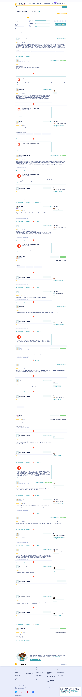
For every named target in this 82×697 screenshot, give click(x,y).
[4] (63, 21)
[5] (65, 21)
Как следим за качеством (51, 676)
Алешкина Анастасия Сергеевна (60, 189)
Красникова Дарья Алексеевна (60, 397)
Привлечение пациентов (40, 669)
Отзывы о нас (17, 675)
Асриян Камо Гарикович (59, 293)
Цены (21, 16)
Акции (63, 3)
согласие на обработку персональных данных (68, 690)
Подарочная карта (50, 682)
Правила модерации (39, 678)
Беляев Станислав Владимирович (61, 227)
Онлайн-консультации (46, 3)
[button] (29, 7)
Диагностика (38, 3)
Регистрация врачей (39, 672)
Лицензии (37, 16)
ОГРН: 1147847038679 (18, 695)
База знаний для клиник (40, 679)
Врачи (30, 3)
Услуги (33, 3)
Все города (59, 676)
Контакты (16, 679)
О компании (17, 669)
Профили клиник (60, 675)
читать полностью (19, 48)
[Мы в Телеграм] (62, 664)
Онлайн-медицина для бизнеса (50, 681)
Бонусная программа (29, 673)
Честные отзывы (28, 672)
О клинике (17, 16)
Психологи (59, 3)
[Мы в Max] (66, 664)
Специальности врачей (61, 669)
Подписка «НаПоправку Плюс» (51, 678)
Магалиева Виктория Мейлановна (61, 613)
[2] (57, 21)
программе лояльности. (56, 656)
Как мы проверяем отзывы (59, 26)
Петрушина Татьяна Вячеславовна (61, 123)
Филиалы (32, 16)
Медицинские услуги (60, 672)
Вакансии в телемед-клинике (50, 673)
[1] (55, 21)
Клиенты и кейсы (39, 676)
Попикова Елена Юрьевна (59, 551)
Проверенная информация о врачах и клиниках (30, 670)
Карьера (16, 672)
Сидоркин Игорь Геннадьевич (60, 278)
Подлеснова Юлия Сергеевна (60, 322)
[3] (60, 21)
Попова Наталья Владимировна (60, 535)
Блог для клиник (39, 675)
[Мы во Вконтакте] (64, 664)
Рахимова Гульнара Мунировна (60, 453)
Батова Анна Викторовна (59, 501)
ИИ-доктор (54, 3)
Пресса (16, 676)
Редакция (17, 678)
